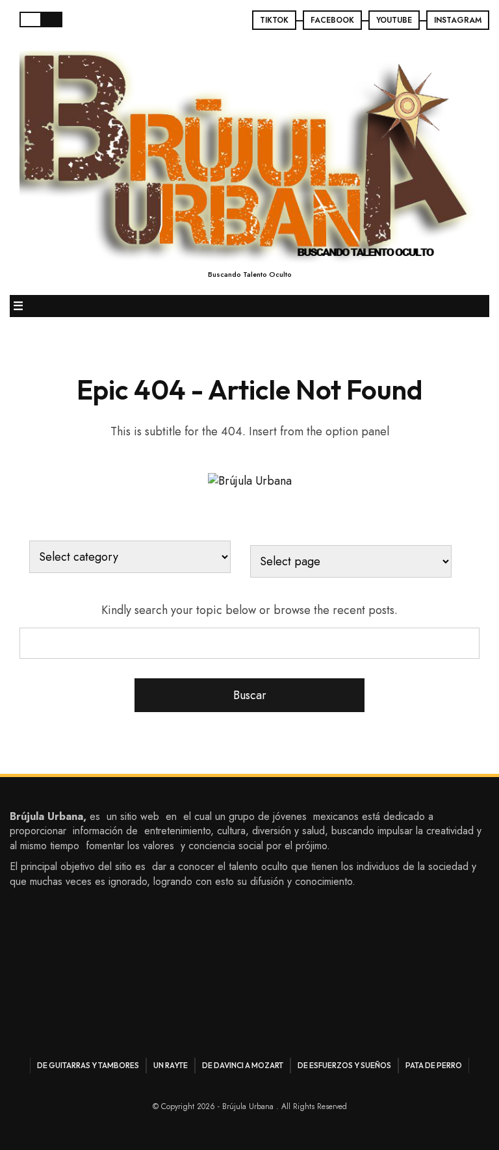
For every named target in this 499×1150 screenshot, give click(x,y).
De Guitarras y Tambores (88, 1065)
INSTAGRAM (457, 20)
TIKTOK (274, 20)
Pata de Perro (433, 1065)
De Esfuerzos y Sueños (344, 1065)
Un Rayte (170, 1065)
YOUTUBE (394, 20)
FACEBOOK (332, 20)
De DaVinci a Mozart (242, 1065)
